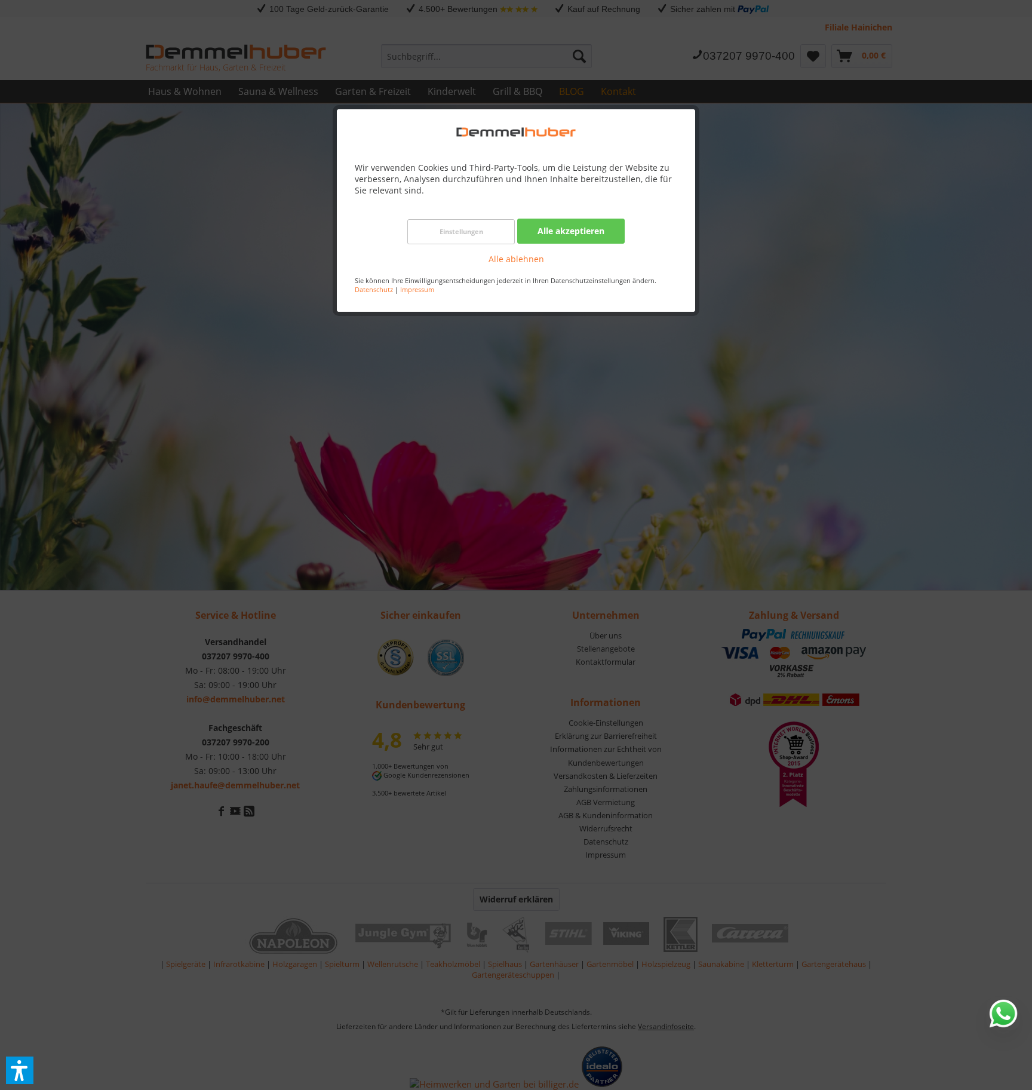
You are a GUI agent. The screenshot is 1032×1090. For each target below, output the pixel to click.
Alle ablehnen (516, 259)
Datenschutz (374, 289)
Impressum (417, 289)
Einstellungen (461, 231)
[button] (19, 1070)
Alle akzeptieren (571, 231)
